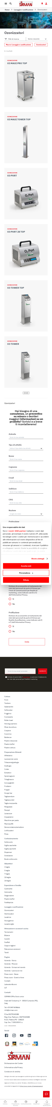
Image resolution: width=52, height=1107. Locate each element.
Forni (6, 700)
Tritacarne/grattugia (11, 762)
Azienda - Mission (11, 964)
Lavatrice (7, 917)
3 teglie (7, 867)
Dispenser (8, 852)
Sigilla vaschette (10, 845)
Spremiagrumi (9, 776)
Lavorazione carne (11, 759)
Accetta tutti (26, 566)
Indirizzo (13, 488)
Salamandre (8, 707)
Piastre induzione (10, 741)
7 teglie (7, 874)
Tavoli (6, 952)
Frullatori (7, 786)
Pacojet (7, 810)
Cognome (13, 467)
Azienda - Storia (10, 960)
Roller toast (8, 720)
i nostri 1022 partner (17, 531)
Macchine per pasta (11, 820)
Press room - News (11, 974)
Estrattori (7, 773)
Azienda (12, 434)
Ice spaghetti (9, 783)
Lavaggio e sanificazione (23, 10)
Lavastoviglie (9, 924)
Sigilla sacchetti (10, 849)
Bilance (7, 935)
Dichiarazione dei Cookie (13, 1063)
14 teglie (7, 881)
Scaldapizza (8, 902)
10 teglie (7, 877)
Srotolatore (8, 856)
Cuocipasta (8, 717)
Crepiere (7, 730)
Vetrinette (8, 892)
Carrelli (7, 939)
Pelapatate (8, 807)
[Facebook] (6, 1037)
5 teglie (7, 870)
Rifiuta (26, 580)
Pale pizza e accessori (12, 949)
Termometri (8, 932)
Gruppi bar (8, 793)
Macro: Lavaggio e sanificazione (18, 45)
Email (11, 478)
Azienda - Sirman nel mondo (14, 967)
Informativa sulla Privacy (13, 1067)
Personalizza (24, 573)
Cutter (6, 769)
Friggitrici (7, 713)
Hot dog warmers (10, 724)
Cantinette (8, 889)
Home (7, 10)
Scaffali (7, 942)
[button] (24, 393)
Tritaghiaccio (9, 779)
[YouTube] (22, 1037)
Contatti (7, 981)
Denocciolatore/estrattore (14, 827)
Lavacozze (8, 813)
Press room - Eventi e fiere (14, 977)
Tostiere (7, 703)
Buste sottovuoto (10, 859)
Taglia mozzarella (10, 803)
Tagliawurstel (9, 800)
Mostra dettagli (37, 559)
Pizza (6, 834)
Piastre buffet (9, 744)
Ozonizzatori (9, 910)
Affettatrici (8, 755)
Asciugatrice (9, 921)
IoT (5, 988)
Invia (27, 642)
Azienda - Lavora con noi (13, 971)
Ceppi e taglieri (9, 946)
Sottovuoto (8, 842)
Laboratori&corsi (10, 984)
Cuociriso (7, 734)
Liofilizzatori (9, 830)
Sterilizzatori (9, 914)
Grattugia (7, 766)
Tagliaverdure (9, 796)
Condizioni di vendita (12, 1072)
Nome (11, 456)
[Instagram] (14, 1037)
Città (11, 499)
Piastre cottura (9, 748)
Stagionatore (9, 895)
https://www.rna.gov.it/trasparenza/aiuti (31, 1086)
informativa (26, 677)
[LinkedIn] (29, 1037)
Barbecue (7, 737)
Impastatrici (8, 817)
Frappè (7, 790)
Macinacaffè (8, 824)
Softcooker (8, 710)
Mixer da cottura (10, 727)
